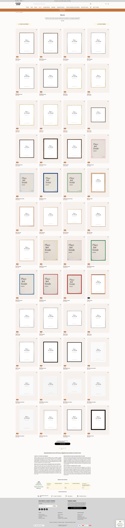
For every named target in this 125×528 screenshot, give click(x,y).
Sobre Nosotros (60, 514)
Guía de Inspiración (42, 514)
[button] (120, 523)
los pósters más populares (43, 515)
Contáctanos (79, 515)
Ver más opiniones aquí (62, 491)
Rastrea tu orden (80, 514)
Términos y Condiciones (53, 522)
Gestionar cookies (80, 519)
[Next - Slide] (91, 485)
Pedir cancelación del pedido (82, 518)
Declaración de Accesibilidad (62, 518)
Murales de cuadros (42, 518)
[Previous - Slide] (45, 485)
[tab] (106, 4)
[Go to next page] (65, 448)
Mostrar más (62, 443)
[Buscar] (91, 4)
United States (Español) (39, 525)
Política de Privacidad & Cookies (70, 522)
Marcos (22, 12)
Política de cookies (61, 522)
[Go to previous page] (60, 448)
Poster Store (17, 12)
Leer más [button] (62, 20)
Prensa (59, 515)
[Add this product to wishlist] (36, 29)
